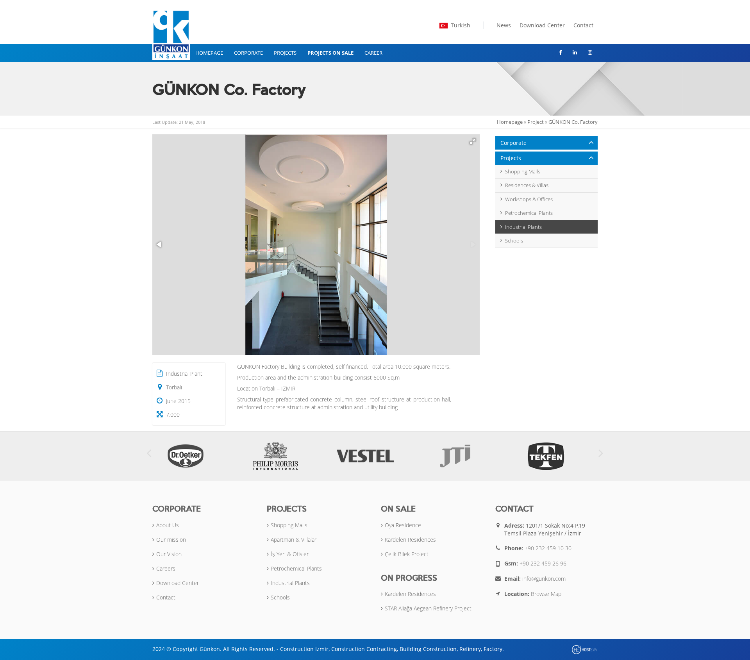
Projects (510, 158)
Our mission (171, 539)
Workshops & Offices (529, 199)
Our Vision (169, 554)
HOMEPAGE (209, 52)
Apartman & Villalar (293, 539)
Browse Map (546, 594)
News (503, 25)
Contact (583, 25)
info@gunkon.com (544, 578)
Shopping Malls (522, 171)
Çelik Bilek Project (407, 554)
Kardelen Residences (410, 539)
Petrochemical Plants (529, 212)
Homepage (510, 121)
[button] (472, 141)
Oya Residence (403, 525)
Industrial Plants (523, 226)
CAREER (373, 52)
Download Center (542, 25)
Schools (514, 240)
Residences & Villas (526, 185)
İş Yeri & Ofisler (290, 554)
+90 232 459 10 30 (548, 548)
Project (535, 121)
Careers (165, 568)
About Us (167, 525)
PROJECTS (285, 52)
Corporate (513, 142)
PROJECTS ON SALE (330, 52)
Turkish (460, 25)
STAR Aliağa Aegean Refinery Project (428, 608)
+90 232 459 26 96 (543, 563)
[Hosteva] (585, 649)
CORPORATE (248, 52)
